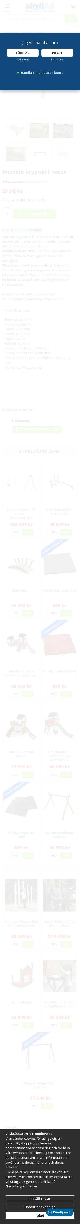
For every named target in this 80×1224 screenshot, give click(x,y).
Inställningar (40, 1198)
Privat (57, 53)
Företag (23, 53)
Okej (40, 1215)
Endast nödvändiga (40, 1207)
